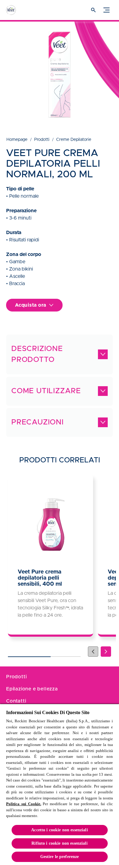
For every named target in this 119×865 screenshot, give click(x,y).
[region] (59, 784)
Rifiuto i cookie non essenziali (59, 843)
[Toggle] (106, 10)
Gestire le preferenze (59, 856)
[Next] (106, 651)
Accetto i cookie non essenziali (59, 830)
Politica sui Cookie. (23, 804)
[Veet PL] (16, 10)
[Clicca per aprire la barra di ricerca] (93, 10)
